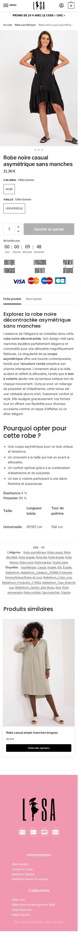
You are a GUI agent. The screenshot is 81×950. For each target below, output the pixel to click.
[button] (18, 227)
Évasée (67, 567)
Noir (9, 189)
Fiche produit (12, 299)
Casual (42, 567)
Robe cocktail (32, 592)
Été (59, 567)
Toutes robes (60, 562)
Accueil (7, 24)
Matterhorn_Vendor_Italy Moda (34, 587)
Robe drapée (26, 557)
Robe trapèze (43, 562)
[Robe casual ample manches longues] (39, 672)
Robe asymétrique (25, 24)
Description (34, 299)
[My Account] (61, 6)
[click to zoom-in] (39, 88)
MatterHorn (12, 572)
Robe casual (54, 552)
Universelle (14, 208)
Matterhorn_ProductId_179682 (21, 583)
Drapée (51, 567)
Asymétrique (28, 567)
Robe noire (26, 562)
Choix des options (39, 748)
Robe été (41, 557)
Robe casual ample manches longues (32, 732)
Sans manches (50, 592)
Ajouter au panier (49, 229)
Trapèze (65, 592)
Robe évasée (56, 557)
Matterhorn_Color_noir (57, 577)
